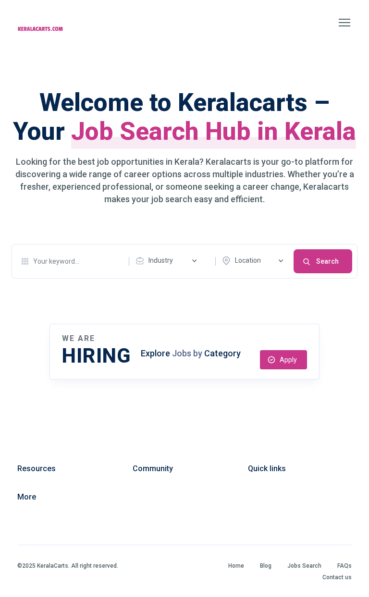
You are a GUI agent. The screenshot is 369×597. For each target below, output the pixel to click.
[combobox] (169, 261)
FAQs (344, 565)
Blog (265, 565)
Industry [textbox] (160, 260)
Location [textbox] (248, 260)
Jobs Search (304, 565)
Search (327, 261)
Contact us (337, 577)
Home (236, 565)
